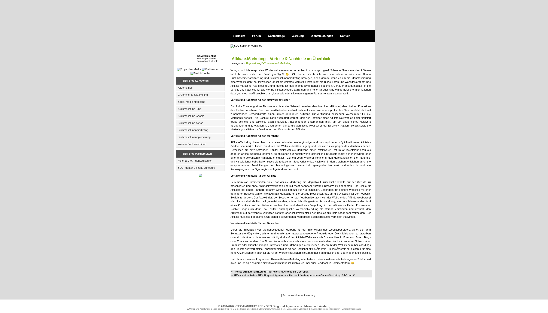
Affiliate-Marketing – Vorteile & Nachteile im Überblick (281, 58)
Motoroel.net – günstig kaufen (195, 160)
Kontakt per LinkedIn (207, 61)
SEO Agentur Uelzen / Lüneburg (196, 167)
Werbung (298, 35)
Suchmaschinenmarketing (193, 130)
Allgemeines (185, 87)
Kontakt (345, 35)
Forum (256, 35)
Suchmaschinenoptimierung (194, 137)
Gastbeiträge (276, 35)
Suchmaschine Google (191, 116)
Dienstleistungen (322, 35)
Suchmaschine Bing (189, 108)
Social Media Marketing (191, 101)
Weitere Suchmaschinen (192, 144)
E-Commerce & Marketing (193, 94)
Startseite (239, 35)
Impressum (335, 309)
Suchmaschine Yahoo (190, 123)
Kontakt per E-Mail (206, 58)
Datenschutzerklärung (351, 309)
